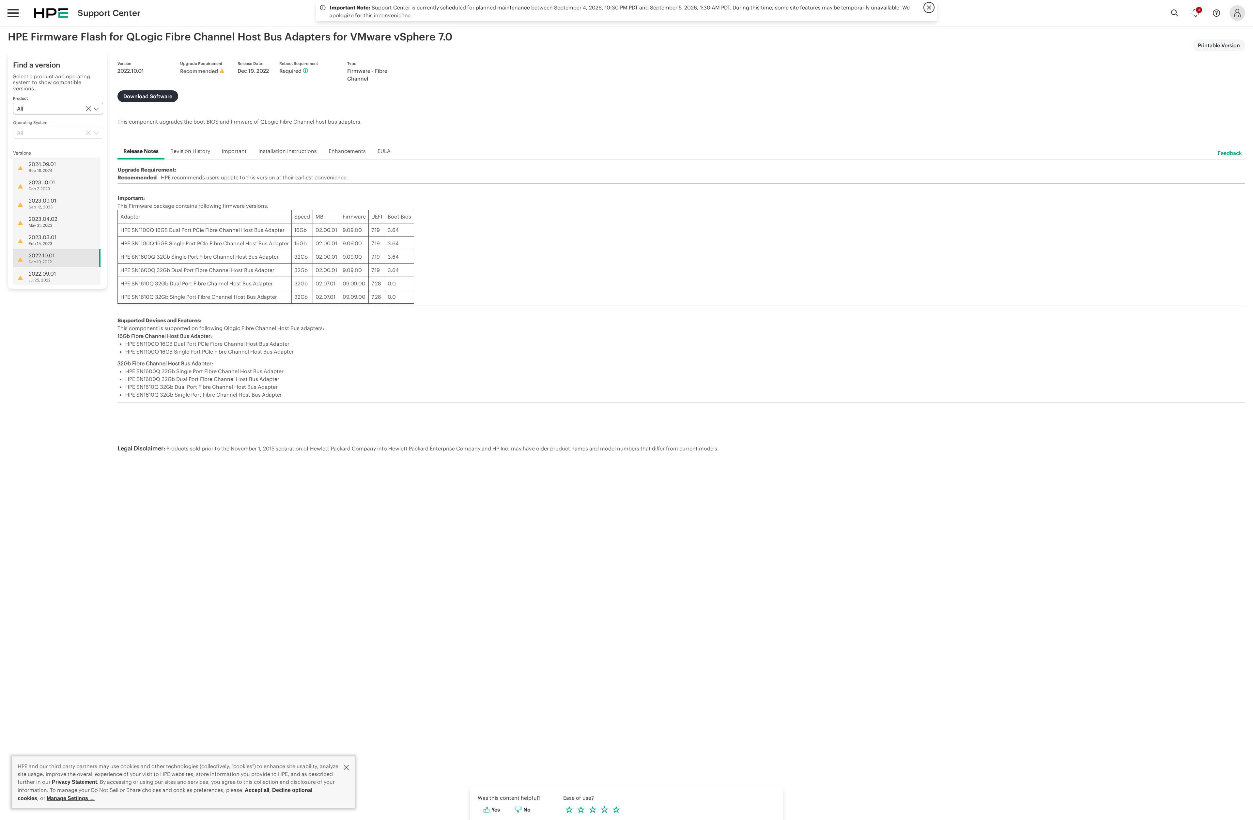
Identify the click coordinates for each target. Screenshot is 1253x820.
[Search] (1175, 13)
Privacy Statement (74, 782)
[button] (346, 767)
